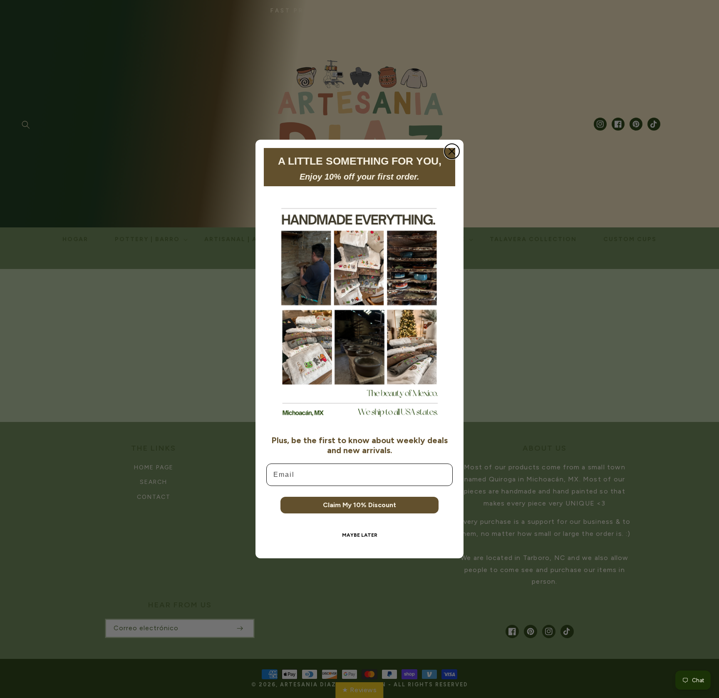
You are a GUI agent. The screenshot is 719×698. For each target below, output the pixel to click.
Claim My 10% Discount (359, 505)
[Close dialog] (451, 151)
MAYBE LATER (359, 535)
